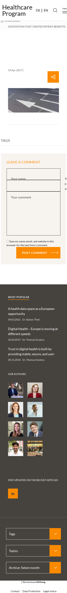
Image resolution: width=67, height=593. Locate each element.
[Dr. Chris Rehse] (15, 448)
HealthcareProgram (17, 10)
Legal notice (49, 591)
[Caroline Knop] (15, 429)
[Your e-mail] (33, 185)
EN (46, 10)
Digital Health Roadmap (14, 21)
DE (38, 10)
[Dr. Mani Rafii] (15, 390)
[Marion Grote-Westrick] (15, 409)
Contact (15, 591)
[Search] (55, 10)
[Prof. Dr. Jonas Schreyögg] (35, 429)
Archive (6, 21)
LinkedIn (10, 489)
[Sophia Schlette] (35, 390)
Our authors (17, 374)
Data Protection (31, 591)
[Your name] (33, 174)
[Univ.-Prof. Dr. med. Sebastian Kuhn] (35, 409)
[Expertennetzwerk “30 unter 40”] (35, 448)
